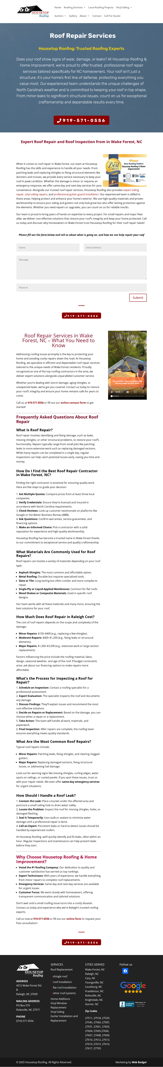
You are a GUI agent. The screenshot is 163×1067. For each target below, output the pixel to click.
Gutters (58, 16)
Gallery (73, 16)
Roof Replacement (62, 969)
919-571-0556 (84, 120)
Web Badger (139, 1062)
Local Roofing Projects (100, 7)
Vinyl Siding (122, 7)
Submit (138, 297)
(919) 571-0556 (25, 1021)
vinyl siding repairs (36, 194)
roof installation (62, 982)
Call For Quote (112, 16)
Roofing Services (73, 7)
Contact (96, 16)
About (83, 16)
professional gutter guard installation (76, 194)
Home (57, 7)
